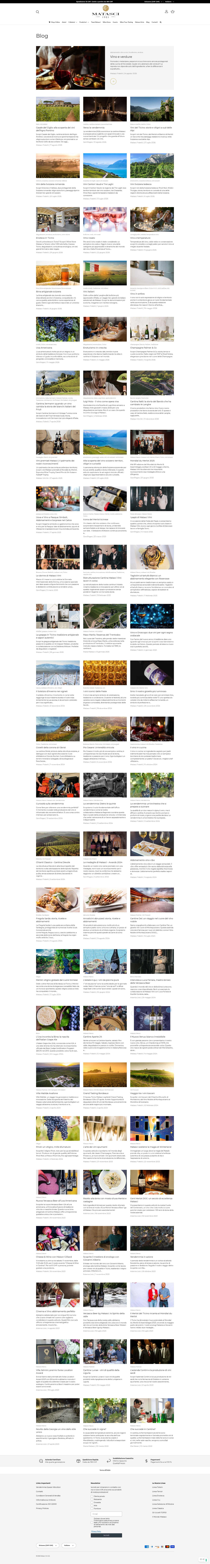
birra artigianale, (46, 288)
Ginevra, (39, 181)
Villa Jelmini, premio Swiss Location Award (54, 1371)
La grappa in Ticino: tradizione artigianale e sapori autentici (57, 636)
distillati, (39, 631)
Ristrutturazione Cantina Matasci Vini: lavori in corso (102, 579)
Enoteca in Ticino (45, 238)
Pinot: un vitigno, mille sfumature (53, 1147)
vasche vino (87, 574)
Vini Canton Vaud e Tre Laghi (98, 184)
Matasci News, (135, 457)
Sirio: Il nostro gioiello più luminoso (148, 691)
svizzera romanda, (55, 181)
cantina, (86, 124)
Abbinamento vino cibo (142, 860)
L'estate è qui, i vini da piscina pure (101, 980)
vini (104, 688)
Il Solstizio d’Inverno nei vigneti (52, 691)
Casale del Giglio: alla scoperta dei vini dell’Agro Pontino (55, 129)
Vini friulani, (56, 400)
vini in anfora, (162, 288)
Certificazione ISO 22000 (46, 1504)
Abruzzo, (86, 915)
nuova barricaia (106, 124)
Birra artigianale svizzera (48, 291)
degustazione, (88, 398)
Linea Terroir (157, 1491)
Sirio (146, 688)
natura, (38, 688)
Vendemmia (60, 800)
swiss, (102, 457)
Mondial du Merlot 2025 (142, 460)
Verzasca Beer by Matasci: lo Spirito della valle (104, 1315)
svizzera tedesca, (145, 181)
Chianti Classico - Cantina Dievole (53, 862)
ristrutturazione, (111, 572)
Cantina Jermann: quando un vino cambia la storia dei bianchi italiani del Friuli (56, 406)
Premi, (46, 457)
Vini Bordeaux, (99, 1090)
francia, (142, 344)
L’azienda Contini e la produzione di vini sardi (150, 1371)
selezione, (118, 514)
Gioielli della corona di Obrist (51, 747)
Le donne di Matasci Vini (48, 575)
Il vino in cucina (138, 747)
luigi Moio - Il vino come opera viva (101, 401)
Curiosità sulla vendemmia (50, 803)
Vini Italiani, (65, 400)
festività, (51, 572)
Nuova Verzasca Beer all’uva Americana (56, 1200)
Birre (38, 1033)
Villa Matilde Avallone (47, 1093)
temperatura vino (152, 234)
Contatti (39, 1491)
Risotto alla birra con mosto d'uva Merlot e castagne (104, 1200)
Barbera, (86, 744)
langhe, (138, 398)
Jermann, (52, 398)
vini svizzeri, (111, 457)
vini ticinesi (119, 457)
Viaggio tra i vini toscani (142, 1093)
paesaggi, (96, 457)
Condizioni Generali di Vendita (48, 1496)
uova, (52, 514)
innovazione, (40, 398)
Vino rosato (89, 238)
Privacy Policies (42, 1508)
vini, (105, 457)
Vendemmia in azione (141, 1257)
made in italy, (88, 288)
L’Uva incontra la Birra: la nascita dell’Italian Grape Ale (52, 1038)
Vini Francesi (109, 1090)
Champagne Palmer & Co (143, 347)
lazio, (38, 124)
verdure (140, 52)
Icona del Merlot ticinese (95, 519)
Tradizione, (97, 288)
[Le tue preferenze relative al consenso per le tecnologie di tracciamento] (206, 1560)
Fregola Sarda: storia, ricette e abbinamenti (51, 920)
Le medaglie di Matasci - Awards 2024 (102, 862)
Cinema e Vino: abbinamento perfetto (55, 1311)
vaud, (98, 181)
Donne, (45, 572)
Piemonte (144, 398)
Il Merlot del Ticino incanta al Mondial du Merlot (151, 1315)
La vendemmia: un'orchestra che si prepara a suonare (148, 805)
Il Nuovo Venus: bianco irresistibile (147, 1036)
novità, (38, 344)
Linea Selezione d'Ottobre (163, 1504)
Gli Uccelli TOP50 (159, 1512)
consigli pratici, (135, 234)
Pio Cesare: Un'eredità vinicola (98, 747)
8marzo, (39, 572)
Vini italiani (88, 291)
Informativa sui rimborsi (45, 1500)
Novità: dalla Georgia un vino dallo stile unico (56, 1430)
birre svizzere (66, 288)
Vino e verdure (121, 57)
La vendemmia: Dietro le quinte (99, 803)
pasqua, (39, 514)
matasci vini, (145, 457)
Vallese (64, 181)
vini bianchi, (48, 400)
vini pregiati (73, 400)
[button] (172, 11)
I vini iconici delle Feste (95, 691)
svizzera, (45, 181)
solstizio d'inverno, (48, 688)
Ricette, (152, 744)
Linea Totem (157, 1487)
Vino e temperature (140, 238)
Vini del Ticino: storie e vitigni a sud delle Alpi (151, 129)
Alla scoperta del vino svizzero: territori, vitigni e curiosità (103, 462)
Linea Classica (158, 1508)
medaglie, (40, 457)
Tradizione (154, 344)
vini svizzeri (104, 181)
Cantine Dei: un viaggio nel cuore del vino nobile (151, 920)
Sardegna (45, 915)
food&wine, (133, 52)
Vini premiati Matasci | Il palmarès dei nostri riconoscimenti (55, 462)
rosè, (92, 234)
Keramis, (133, 288)
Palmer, (148, 344)
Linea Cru (156, 1500)
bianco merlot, (135, 124)
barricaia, (86, 572)
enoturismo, (134, 181)
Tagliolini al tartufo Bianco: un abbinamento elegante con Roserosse (149, 577)
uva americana (51, 344)
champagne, (135, 344)
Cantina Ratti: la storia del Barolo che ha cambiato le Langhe (150, 403)
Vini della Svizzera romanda (50, 184)
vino (55, 514)
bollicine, (86, 234)
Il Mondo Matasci (159, 1517)
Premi (94, 859)
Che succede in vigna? (94, 1429)
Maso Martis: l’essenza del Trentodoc (102, 634)
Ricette (152, 572)
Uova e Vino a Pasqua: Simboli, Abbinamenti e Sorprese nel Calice (54, 519)
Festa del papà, (136, 514)
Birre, (132, 977)
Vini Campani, (53, 1090)
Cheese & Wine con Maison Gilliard (54, 1257)
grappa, (45, 631)
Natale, (92, 688)
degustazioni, (41, 234)
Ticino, (43, 344)
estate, (143, 234)
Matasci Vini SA (45, 1556)
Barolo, (133, 398)
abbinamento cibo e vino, (119, 52)
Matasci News (147, 514)
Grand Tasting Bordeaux (95, 1093)
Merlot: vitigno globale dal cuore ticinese (57, 980)
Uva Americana (44, 347)
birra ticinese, (56, 288)
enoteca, (49, 234)
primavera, (46, 514)
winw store (66, 234)
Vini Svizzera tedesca (140, 184)
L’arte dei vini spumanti (95, 1147)
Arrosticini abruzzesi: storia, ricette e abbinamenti (101, 920)
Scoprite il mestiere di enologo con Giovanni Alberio (101, 1258)
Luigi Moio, (102, 398)
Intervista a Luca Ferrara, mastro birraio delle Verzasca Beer (150, 981)
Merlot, (143, 124)
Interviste (137, 977)
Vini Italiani (43, 124)
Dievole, (39, 859)
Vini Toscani (46, 859)
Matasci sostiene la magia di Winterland (150, 1147)
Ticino (148, 124)
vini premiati (53, 457)
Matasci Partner (88, 1367)
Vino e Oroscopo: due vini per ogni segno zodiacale (151, 634)
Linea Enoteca (158, 1496)
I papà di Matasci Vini (141, 517)
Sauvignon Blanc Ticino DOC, (147, 288)
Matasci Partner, (62, 398)
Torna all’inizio (105, 1470)
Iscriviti (106, 1535)
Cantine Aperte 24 (92, 1036)
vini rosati (97, 234)
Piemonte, (99, 744)
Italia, (47, 398)
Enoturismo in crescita (95, 347)
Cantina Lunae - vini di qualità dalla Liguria (101, 1371)
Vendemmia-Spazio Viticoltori (48, 1487)
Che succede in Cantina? (143, 1429)
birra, (38, 288)
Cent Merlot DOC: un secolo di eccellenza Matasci (151, 1200)
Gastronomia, (135, 744)
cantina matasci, (95, 124)
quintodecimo (111, 398)
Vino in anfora (137, 294)
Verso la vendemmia (93, 127)
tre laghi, (93, 181)
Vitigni (60, 688)
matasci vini (52, 631)
